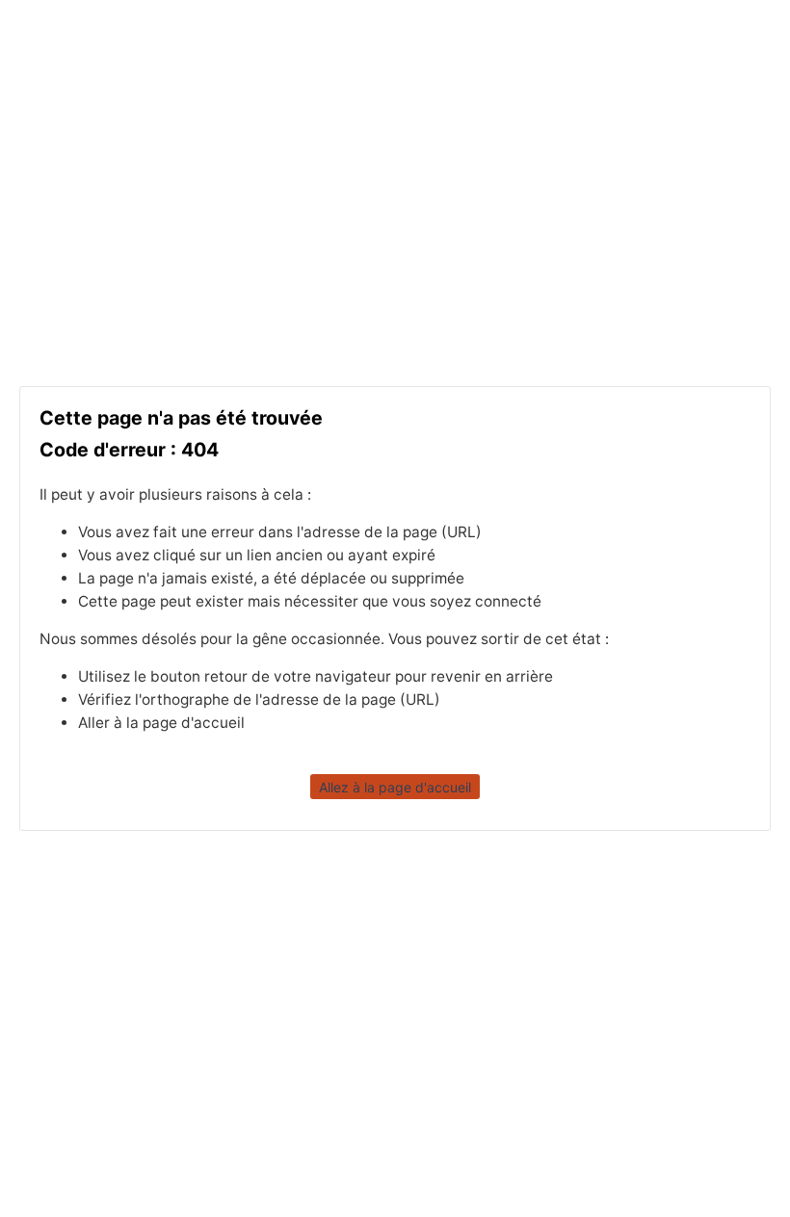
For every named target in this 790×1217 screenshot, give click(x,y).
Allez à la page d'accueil (395, 786)
